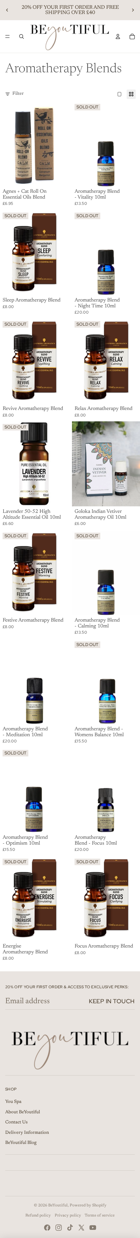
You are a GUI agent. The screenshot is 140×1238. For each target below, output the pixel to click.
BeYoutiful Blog (20, 1143)
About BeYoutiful (22, 1112)
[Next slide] (133, 10)
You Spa (13, 1102)
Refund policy (38, 1215)
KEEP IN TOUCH (112, 1001)
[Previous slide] (7, 10)
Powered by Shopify (88, 1205)
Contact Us (16, 1122)
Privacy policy (68, 1215)
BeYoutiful (58, 1205)
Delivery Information (27, 1133)
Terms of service (100, 1215)
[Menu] (7, 36)
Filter (18, 93)
